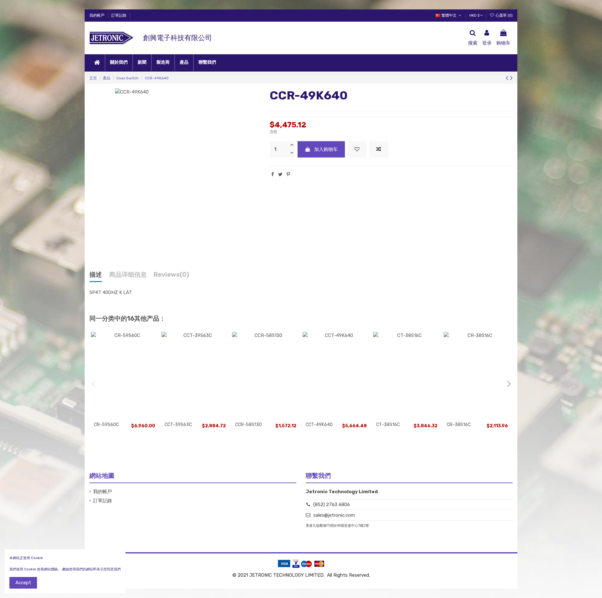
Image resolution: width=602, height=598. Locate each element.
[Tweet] (280, 174)
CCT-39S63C (178, 424)
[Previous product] (508, 78)
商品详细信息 (128, 274)
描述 (95, 274)
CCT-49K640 (319, 424)
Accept (23, 582)
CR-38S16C (459, 424)
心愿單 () (503, 15)
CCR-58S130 (248, 424)
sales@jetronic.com (334, 515)
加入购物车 (326, 149)
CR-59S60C (106, 424)
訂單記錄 (118, 15)
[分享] (272, 174)
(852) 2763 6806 (331, 504)
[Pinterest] (288, 174)
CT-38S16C (388, 424)
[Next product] (511, 78)
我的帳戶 (97, 15)
